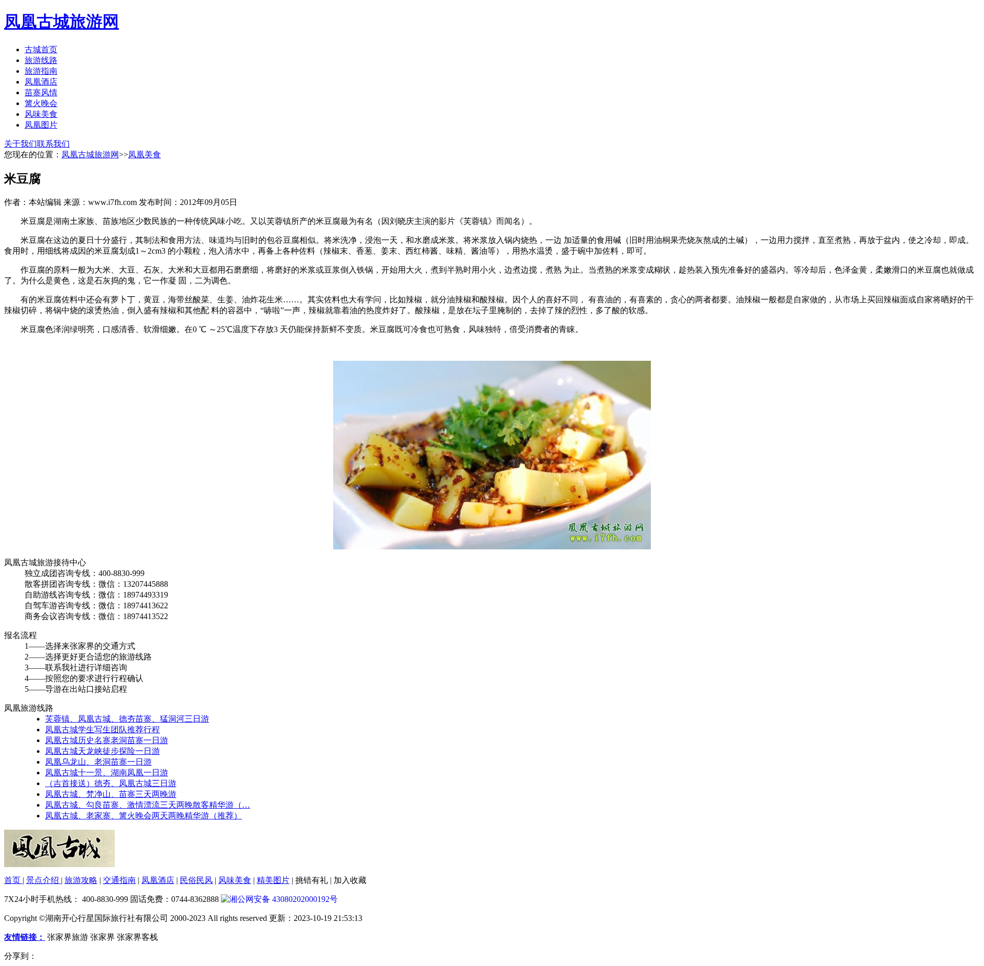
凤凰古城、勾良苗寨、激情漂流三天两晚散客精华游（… (147, 804)
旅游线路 (41, 60)
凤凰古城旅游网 (61, 21)
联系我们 (53, 143)
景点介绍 (43, 880)
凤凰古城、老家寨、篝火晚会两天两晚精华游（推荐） (143, 815)
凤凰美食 (144, 154)
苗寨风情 (41, 92)
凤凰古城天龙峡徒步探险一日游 (102, 751)
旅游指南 (41, 71)
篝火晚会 (41, 103)
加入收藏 (350, 880)
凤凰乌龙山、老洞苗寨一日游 (98, 761)
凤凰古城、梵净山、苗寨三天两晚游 (110, 794)
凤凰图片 (41, 124)
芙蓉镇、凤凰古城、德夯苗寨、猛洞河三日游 (127, 718)
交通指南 (119, 880)
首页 (13, 880)
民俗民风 (196, 880)
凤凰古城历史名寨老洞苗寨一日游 (106, 740)
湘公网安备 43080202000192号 (283, 899)
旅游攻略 (81, 880)
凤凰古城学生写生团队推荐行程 (102, 729)
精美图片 (273, 880)
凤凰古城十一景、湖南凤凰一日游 (106, 772)
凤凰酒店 (41, 81)
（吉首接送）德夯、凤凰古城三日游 (110, 783)
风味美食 (41, 114)
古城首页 (41, 49)
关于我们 (20, 143)
